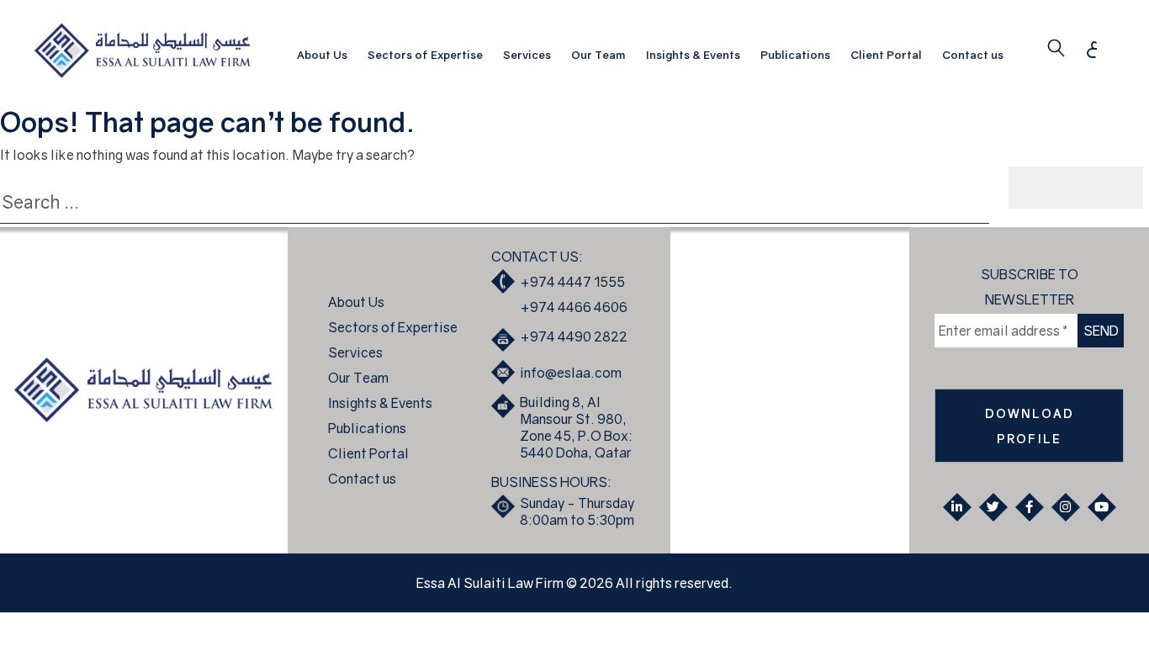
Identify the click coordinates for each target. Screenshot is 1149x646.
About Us (322, 54)
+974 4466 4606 (573, 307)
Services (527, 54)
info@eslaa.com (571, 372)
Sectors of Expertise (425, 54)
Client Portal (886, 54)
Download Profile (1029, 426)
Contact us (972, 54)
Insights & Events (692, 54)
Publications (795, 54)
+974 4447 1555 (572, 281)
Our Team (598, 54)
